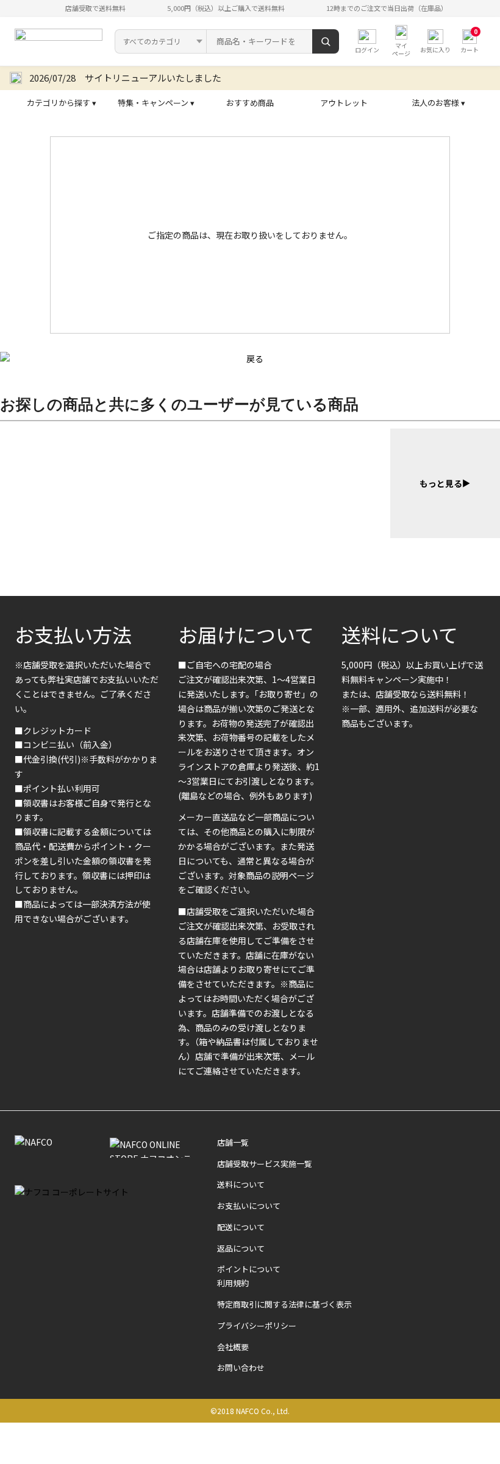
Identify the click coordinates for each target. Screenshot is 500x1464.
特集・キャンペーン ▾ (156, 102)
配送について (241, 1227)
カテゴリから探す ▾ (61, 102)
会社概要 (233, 1347)
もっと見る (441, 483)
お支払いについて (248, 1205)
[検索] (325, 41)
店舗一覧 (233, 1142)
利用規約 (233, 1283)
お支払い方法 (73, 634)
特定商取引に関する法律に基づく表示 (284, 1304)
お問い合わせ (241, 1367)
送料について (399, 634)
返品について (241, 1248)
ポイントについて (248, 1269)
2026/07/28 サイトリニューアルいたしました (125, 77)
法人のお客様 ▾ (438, 102)
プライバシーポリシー (256, 1325)
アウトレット (344, 102)
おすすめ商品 (250, 102)
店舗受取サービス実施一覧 (264, 1163)
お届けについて (246, 634)
